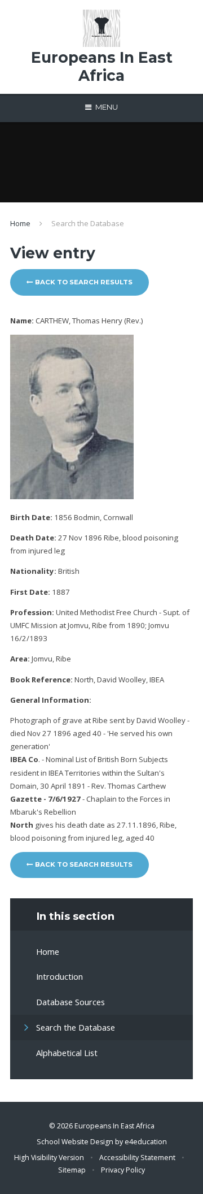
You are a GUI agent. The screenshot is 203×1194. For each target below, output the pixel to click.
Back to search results (83, 282)
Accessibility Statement (137, 1157)
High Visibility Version (49, 1157)
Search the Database (87, 223)
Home (20, 223)
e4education (146, 1142)
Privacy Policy (123, 1170)
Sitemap (72, 1170)
